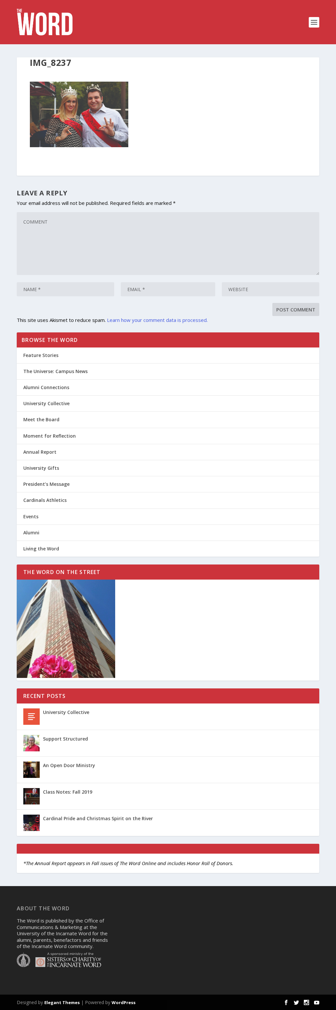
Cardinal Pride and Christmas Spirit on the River (98, 818)
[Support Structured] (31, 743)
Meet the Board (41, 419)
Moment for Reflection (49, 436)
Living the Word (41, 548)
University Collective (46, 403)
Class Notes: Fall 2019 (67, 792)
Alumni (31, 532)
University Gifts (41, 468)
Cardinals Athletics (45, 500)
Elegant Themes (62, 1002)
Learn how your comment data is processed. (157, 320)
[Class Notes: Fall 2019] (31, 796)
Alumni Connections (46, 387)
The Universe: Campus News (55, 371)
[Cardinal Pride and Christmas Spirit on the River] (31, 823)
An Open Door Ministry (69, 765)
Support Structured (65, 739)
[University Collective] (31, 716)
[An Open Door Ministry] (31, 770)
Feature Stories (40, 355)
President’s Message (46, 484)
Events (30, 516)
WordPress (124, 1002)
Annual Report (39, 452)
